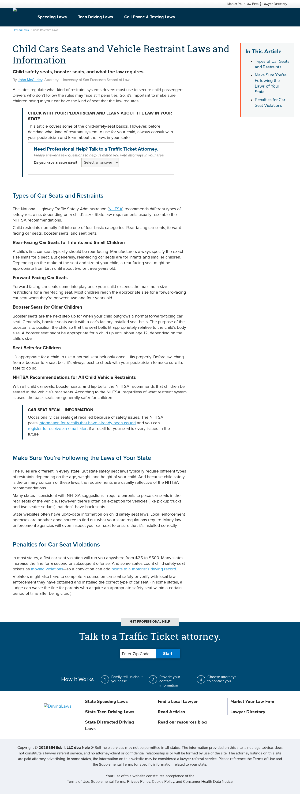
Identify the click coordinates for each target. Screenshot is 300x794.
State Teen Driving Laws (109, 712)
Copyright (55, 747)
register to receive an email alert (58, 428)
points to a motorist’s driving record (144, 569)
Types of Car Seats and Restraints (272, 64)
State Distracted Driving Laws (109, 725)
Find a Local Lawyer (178, 701)
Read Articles (171, 712)
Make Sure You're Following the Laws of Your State (270, 83)
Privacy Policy (138, 781)
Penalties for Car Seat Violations (270, 102)
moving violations (47, 569)
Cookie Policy (163, 781)
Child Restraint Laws (45, 30)
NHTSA (115, 209)
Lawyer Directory (274, 4)
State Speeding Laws (106, 701)
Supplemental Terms (108, 781)
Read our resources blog (182, 722)
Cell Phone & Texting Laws (149, 17)
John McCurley (30, 80)
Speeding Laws (52, 17)
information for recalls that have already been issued (87, 423)
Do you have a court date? (55, 163)
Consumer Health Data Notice (207, 781)
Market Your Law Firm (243, 4)
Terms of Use (78, 781)
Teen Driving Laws (95, 17)
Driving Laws (21, 30)
